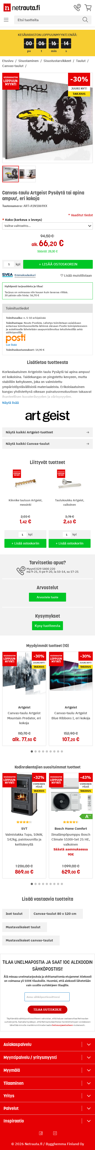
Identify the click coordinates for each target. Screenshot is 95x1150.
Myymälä (12, 1070)
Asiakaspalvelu (17, 1044)
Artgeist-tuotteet (29, 432)
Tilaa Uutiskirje (47, 1010)
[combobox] (52, 19)
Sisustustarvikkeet (58, 61)
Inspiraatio (14, 1121)
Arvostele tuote (47, 597)
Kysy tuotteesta (47, 625)
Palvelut (11, 1108)
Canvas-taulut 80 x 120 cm (55, 913)
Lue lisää (11, 344)
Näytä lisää (10, 403)
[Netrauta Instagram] (55, 1133)
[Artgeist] (47, 416)
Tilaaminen (14, 1083)
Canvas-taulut (13, 66)
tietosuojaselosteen (62, 1025)
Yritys (9, 1096)
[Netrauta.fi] (22, 7)
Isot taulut (14, 913)
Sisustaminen (29, 61)
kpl (30, 534)
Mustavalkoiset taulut (23, 927)
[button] (6, 19)
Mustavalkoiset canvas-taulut (29, 940)
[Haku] (85, 19)
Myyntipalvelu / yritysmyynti (30, 1057)
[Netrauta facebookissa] (41, 1133)
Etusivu (8, 61)
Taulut (81, 61)
